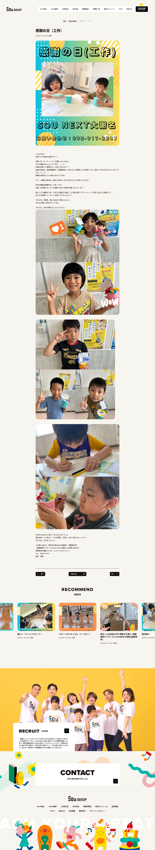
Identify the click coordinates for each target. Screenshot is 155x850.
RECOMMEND (77, 589)
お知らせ (129, 9)
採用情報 (115, 806)
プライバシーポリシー (97, 811)
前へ (42, 574)
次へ (112, 574)
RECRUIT (29, 731)
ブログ (120, 9)
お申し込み (142, 8)
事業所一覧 (96, 9)
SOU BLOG (73, 21)
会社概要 (72, 811)
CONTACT (77, 772)
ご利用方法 (65, 9)
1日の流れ (75, 9)
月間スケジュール (109, 9)
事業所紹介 (85, 9)
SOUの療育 (54, 9)
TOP (64, 21)
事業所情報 (87, 806)
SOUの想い (43, 9)
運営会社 (82, 811)
